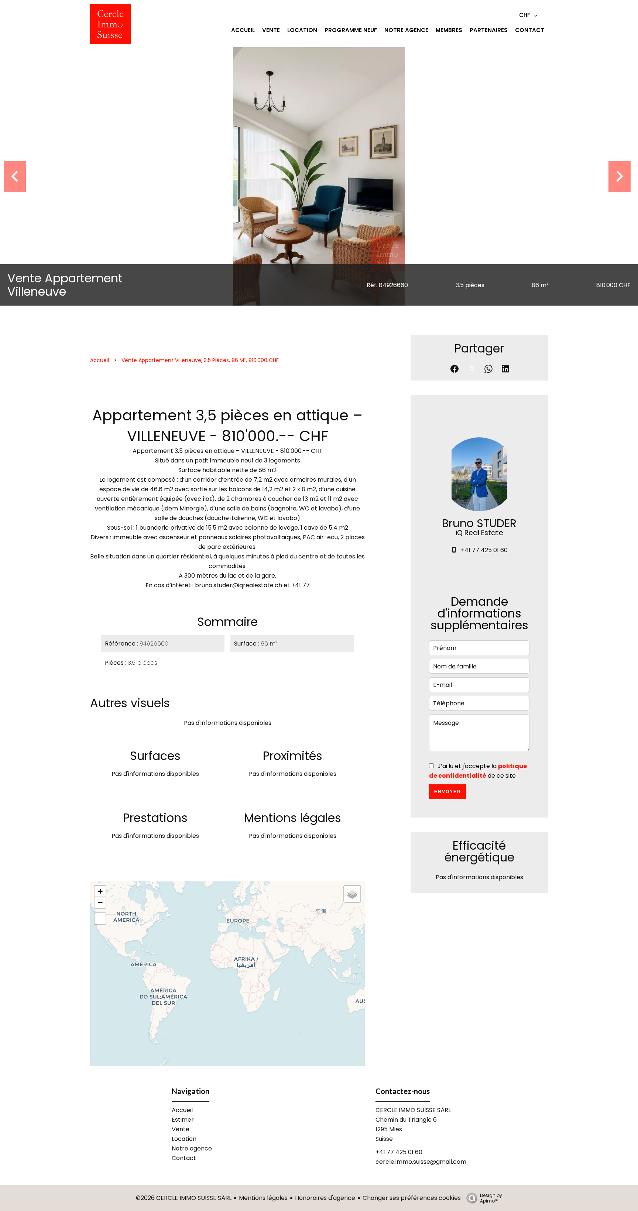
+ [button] (100, 891)
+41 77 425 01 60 (484, 550)
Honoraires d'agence (325, 1198)
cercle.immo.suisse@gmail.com (420, 1161)
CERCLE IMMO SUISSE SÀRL (413, 1110)
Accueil (99, 360)
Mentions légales (263, 1198)
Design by (491, 1198)
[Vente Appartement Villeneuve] (319, 176)
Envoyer (447, 791)
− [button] (100, 902)
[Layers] (352, 894)
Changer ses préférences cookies (412, 1198)
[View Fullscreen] (100, 918)
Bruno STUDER (479, 523)
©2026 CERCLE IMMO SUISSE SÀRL (183, 1198)
